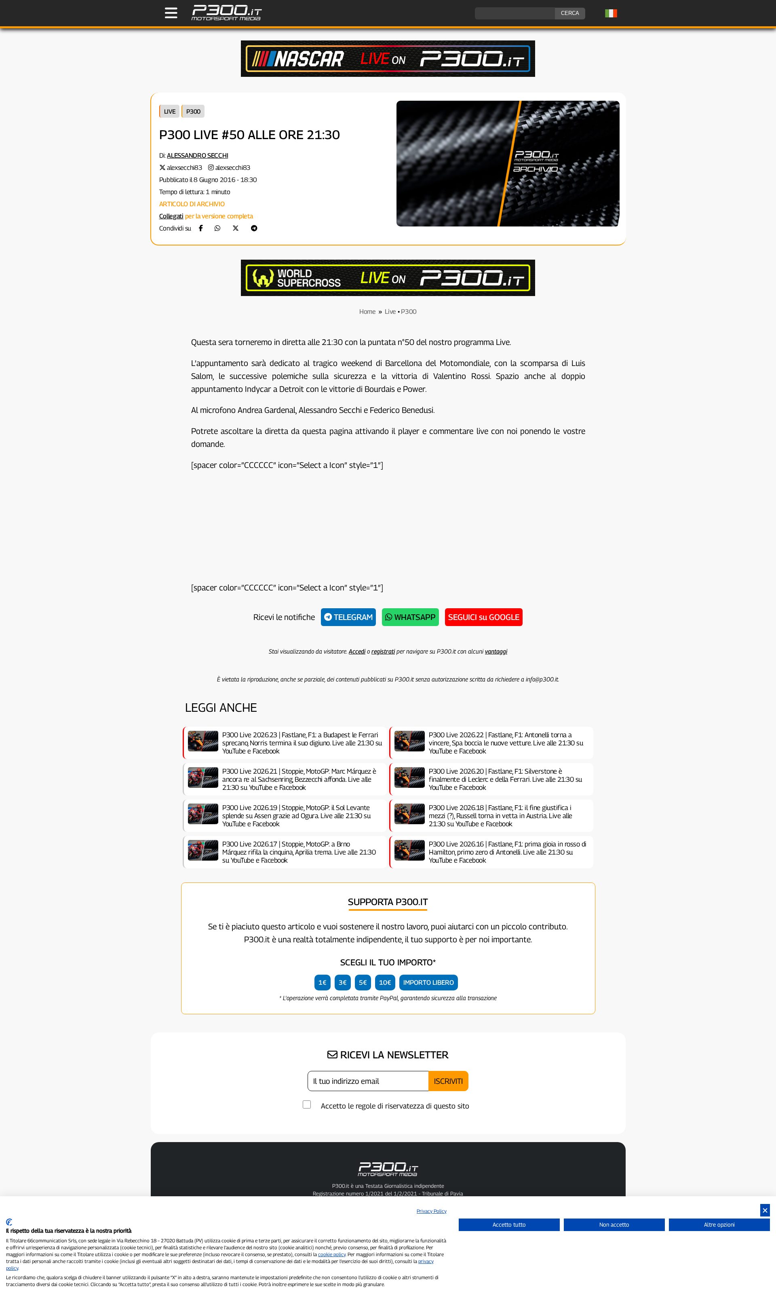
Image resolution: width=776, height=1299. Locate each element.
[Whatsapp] (217, 228)
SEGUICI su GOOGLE (483, 617)
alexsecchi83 (184, 167)
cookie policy (332, 1254)
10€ (385, 982)
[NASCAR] (388, 74)
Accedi (357, 651)
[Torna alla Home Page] (222, 19)
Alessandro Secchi (197, 155)
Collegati (171, 216)
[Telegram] (254, 228)
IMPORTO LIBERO (428, 982)
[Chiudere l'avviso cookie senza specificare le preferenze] (765, 1210)
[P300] (388, 294)
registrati (383, 651)
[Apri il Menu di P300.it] (171, 12)
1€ (322, 982)
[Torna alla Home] (388, 1177)
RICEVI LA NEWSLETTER (393, 1055)
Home (367, 311)
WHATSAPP (414, 617)
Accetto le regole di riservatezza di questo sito (395, 1106)
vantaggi (496, 651)
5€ (363, 982)
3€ (343, 982)
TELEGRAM (352, 617)
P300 (193, 111)
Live (170, 111)
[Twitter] (235, 228)
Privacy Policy (432, 1211)
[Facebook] (201, 228)
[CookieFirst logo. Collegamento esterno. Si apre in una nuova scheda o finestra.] (9, 1222)
